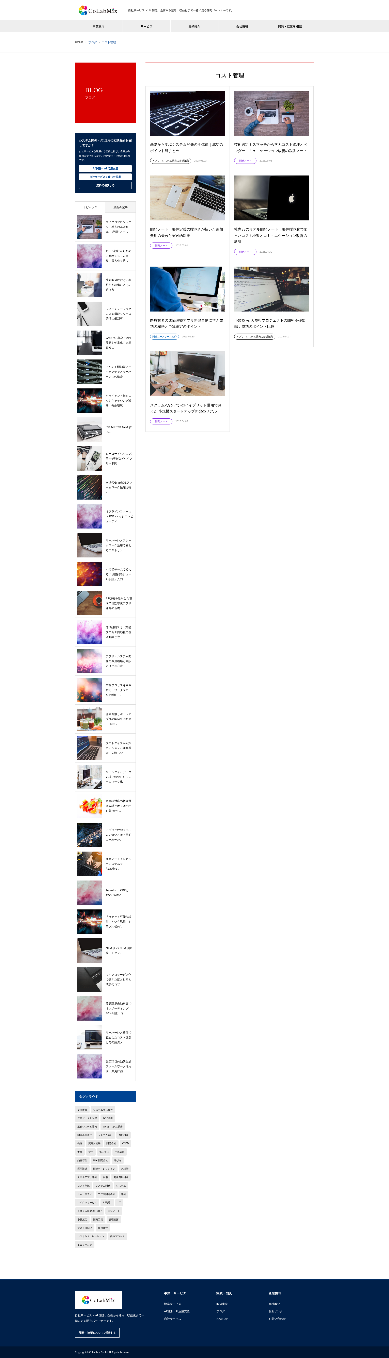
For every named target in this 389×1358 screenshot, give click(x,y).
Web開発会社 (100, 1160)
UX (119, 1202)
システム (121, 1185)
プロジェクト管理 (87, 1118)
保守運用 (108, 1118)
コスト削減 (83, 1185)
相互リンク (276, 1311)
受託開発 (104, 1151)
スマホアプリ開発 (87, 1177)
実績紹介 (194, 26)
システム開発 (103, 1185)
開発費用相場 (121, 1177)
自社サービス (172, 1319)
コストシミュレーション (90, 1236)
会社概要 (274, 1304)
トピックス (90, 207)
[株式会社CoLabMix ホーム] (98, 1300)
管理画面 (114, 1219)
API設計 (107, 1202)
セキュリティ (84, 1194)
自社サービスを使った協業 (105, 177)
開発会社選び (84, 1135)
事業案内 (99, 26)
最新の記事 (120, 207)
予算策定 (82, 1219)
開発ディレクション (104, 1168)
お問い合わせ (277, 1319)
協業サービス (172, 1304)
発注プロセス (117, 1236)
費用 (90, 1151)
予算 (79, 1151)
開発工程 (98, 1219)
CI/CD (125, 1143)
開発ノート (114, 1210)
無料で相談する (105, 185)
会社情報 (242, 26)
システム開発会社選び (89, 1210)
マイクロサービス (87, 1202)
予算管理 (120, 1151)
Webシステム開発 (113, 1126)
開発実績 (222, 1304)
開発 (123, 1194)
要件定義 (82, 1109)
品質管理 (82, 1160)
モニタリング (84, 1244)
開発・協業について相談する (97, 1333)
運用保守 (103, 1227)
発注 (79, 1143)
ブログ (220, 1311)
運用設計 (82, 1168)
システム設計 (105, 1135)
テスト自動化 (84, 1227)
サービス (147, 26)
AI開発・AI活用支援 (177, 1311)
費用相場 (123, 1135)
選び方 (117, 1160)
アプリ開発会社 (106, 1194)
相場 (105, 1177)
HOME (79, 42)
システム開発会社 (103, 1109)
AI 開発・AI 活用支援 (105, 168)
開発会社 (111, 1143)
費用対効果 (94, 1143)
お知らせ (222, 1319)
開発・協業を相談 (290, 26)
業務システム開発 (87, 1126)
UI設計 (124, 1168)
